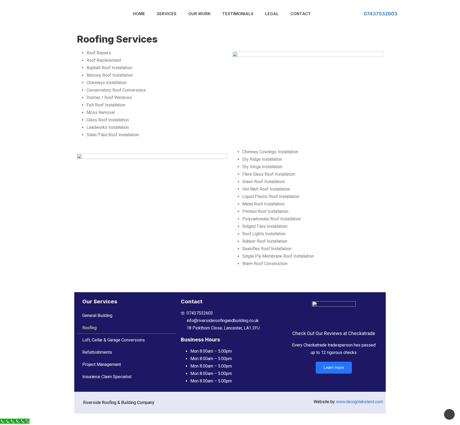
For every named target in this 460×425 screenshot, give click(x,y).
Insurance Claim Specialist (107, 376)
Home (139, 13)
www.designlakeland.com (359, 401)
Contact (300, 13)
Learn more (334, 367)
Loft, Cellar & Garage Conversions (113, 340)
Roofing (89, 327)
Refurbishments (97, 352)
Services (166, 13)
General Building (97, 315)
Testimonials (237, 13)
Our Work (199, 13)
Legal (272, 13)
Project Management (101, 364)
